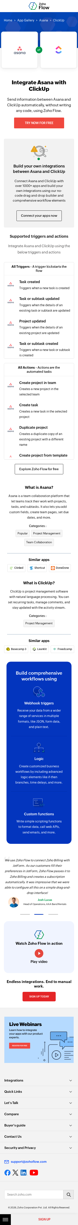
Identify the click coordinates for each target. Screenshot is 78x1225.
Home (8, 20)
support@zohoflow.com (29, 1161)
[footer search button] (68, 1194)
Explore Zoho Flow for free (39, 469)
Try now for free (39, 123)
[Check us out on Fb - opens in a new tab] (7, 1173)
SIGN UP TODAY (39, 996)
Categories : (37, 526)
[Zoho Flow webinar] (39, 1040)
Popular (23, 533)
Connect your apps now (39, 215)
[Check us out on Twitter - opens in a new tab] (16, 1173)
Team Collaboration (39, 542)
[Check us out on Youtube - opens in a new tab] (34, 1173)
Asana (43, 20)
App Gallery (25, 20)
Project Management (46, 533)
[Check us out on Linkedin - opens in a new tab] (24, 1173)
